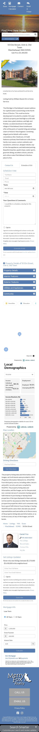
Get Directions (11, 469)
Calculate (19, 651)
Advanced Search (9, 39)
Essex (24, 524)
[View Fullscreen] (5, 442)
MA (18, 524)
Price (5, 625)
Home (5, 524)
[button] (35, 35)
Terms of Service (32, 252)
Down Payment (9, 632)
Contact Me (24, 547)
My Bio (22, 550)
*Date (5, 185)
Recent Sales (24, 544)
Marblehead (9, 526)
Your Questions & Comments (14, 200)
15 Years (18, 617)
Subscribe (19, 597)
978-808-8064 (27, 538)
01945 (18, 526)
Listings (12, 524)
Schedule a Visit (26, 165)
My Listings (24, 540)
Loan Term (7, 611)
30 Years (9, 617)
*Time (5, 193)
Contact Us (9, 165)
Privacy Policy (25, 252)
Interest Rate (8, 640)
